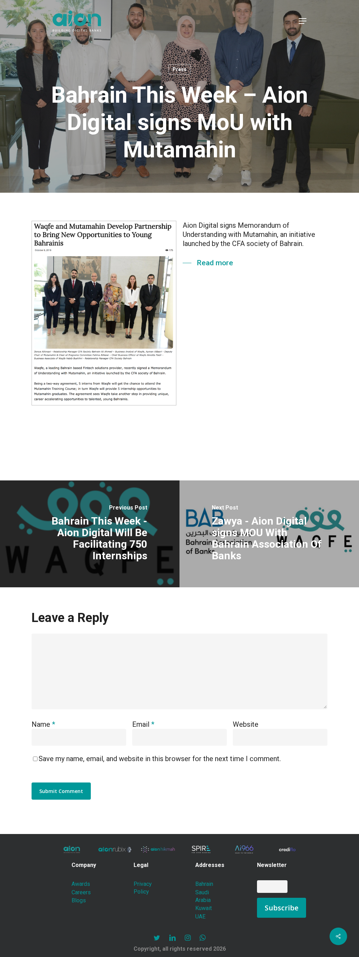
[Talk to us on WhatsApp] (202, 938)
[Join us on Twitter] (157, 938)
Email (143, 724)
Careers (81, 892)
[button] (302, 21)
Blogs (79, 900)
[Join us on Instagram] (187, 938)
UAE (200, 916)
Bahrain (204, 884)
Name (43, 724)
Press (179, 69)
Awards (81, 884)
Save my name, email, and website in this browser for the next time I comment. (160, 758)
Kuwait (203, 908)
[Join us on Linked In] (172, 938)
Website (245, 724)
